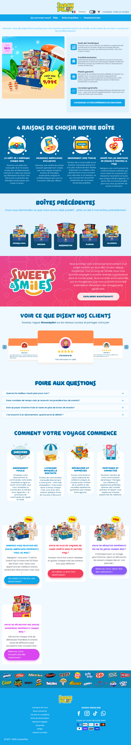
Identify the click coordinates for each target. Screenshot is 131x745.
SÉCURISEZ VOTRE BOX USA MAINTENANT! (21, 580)
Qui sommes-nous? (41, 17)
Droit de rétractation (40, 718)
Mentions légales (39, 722)
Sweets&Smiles (92, 17)
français (82, 12)
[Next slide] (126, 347)
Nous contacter (40, 711)
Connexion (107, 12)
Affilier (40, 729)
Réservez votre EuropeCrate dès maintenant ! (16, 654)
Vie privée (40, 725)
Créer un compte (121, 12)
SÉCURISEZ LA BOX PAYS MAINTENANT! (63, 573)
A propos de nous (40, 707)
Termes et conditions (40, 714)
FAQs (55, 17)
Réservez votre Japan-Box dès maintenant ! (109, 570)
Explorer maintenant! (98, 296)
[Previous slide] (4, 347)
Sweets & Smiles (40, 732)
